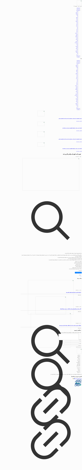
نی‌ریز (77, 54)
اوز (77, 16)
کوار (77, 97)
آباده (77, 11)
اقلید (77, 67)
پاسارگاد (77, 73)
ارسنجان (77, 12)
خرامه (77, 24)
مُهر (77, 53)
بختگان (77, 17)
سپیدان (77, 34)
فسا (77, 40)
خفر (77, 79)
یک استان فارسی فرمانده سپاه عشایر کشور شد (73, 292)
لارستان (77, 48)
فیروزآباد (77, 41)
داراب (77, 29)
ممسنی (77, 52)
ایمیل (80, 343)
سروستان (76, 36)
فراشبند (77, 91)
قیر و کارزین (76, 42)
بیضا (77, 19)
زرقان (77, 31)
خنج (77, 28)
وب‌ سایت (79, 345)
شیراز (77, 37)
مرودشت (76, 103)
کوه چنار (77, 46)
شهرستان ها (78, 10)
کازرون (77, 43)
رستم (77, 30)
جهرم (77, 22)
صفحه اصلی (78, 60)
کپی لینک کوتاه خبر (78, 272)
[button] (41, 58)
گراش (77, 47)
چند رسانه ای (78, 55)
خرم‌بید (77, 25)
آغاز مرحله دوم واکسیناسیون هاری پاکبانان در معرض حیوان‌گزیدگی (70, 308)
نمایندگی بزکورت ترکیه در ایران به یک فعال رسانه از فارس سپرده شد (70, 325)
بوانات (77, 18)
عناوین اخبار (78, 9)
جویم (77, 23)
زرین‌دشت (76, 85)
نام (80, 341)
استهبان (77, 66)
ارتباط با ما (78, 109)
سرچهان (77, 35)
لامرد (77, 49)
